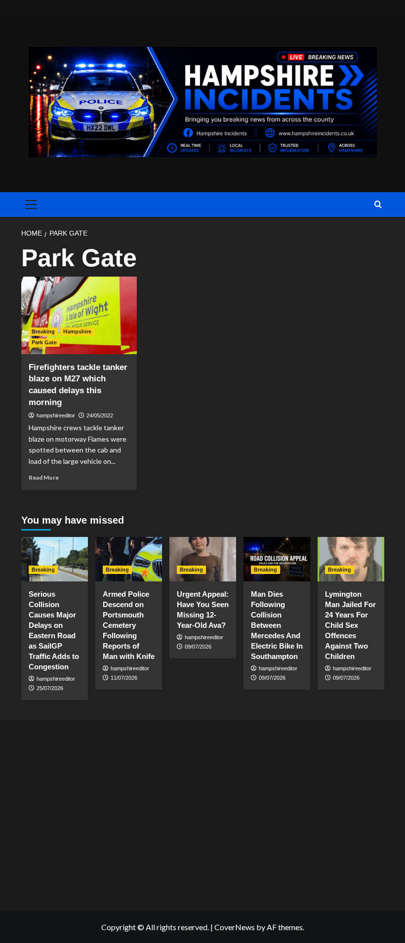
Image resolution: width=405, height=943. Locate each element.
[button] (29, 204)
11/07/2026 (124, 678)
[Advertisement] (202, 812)
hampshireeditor (56, 415)
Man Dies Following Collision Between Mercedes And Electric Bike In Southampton (277, 625)
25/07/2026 (50, 688)
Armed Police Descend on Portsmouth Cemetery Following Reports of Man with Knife (129, 625)
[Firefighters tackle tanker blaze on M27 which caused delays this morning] (79, 315)
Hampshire (77, 331)
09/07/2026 (198, 647)
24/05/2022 (99, 415)
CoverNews (234, 927)
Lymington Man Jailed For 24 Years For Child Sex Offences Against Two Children (350, 625)
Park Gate (44, 342)
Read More (44, 477)
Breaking (43, 331)
